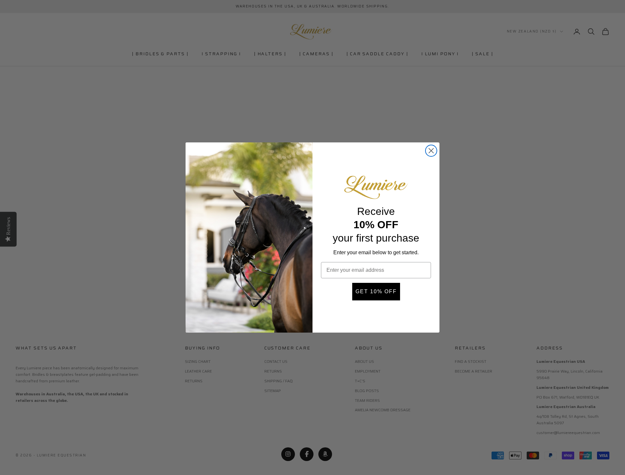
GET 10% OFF (376, 291)
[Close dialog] (431, 150)
